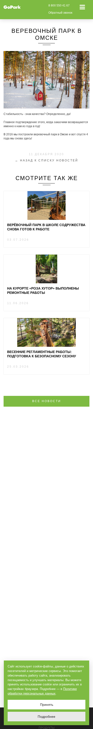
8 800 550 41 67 (59, 5)
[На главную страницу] (12, 7)
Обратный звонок (60, 12)
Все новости (46, 401)
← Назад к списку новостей (46, 160)
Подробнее (46, 716)
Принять (46, 704)
